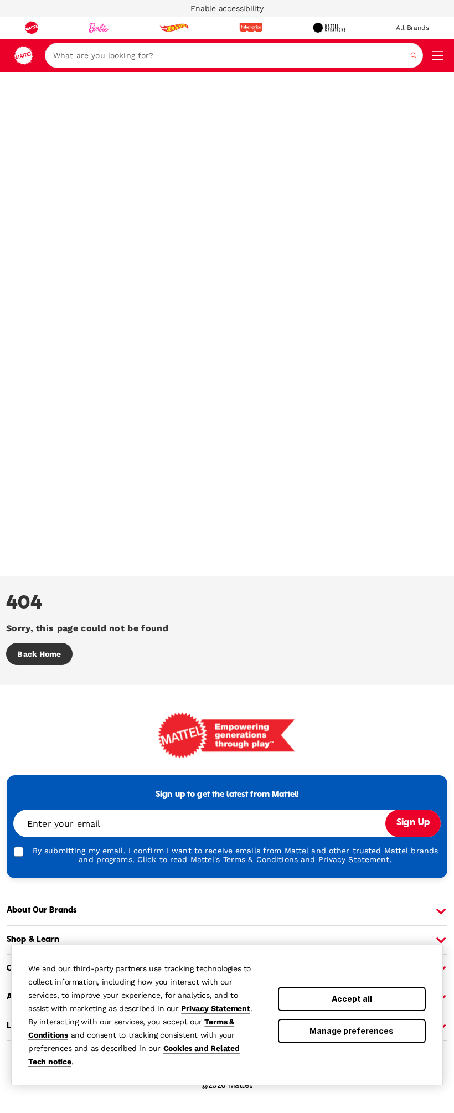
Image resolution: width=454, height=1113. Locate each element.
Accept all (352, 998)
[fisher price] (251, 28)
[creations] (329, 28)
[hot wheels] (173, 28)
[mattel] (31, 28)
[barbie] (98, 28)
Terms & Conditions (260, 859)
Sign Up (413, 822)
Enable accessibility (227, 8)
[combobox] (234, 55)
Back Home (39, 654)
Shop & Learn (33, 940)
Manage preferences (351, 1030)
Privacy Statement (215, 1008)
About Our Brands (42, 910)
